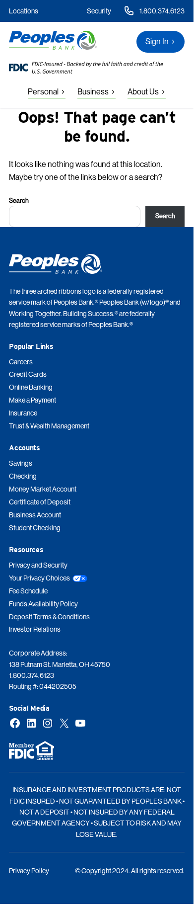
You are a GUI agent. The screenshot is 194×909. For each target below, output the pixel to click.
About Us (143, 91)
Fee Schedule (28, 591)
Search (19, 200)
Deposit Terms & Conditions (49, 617)
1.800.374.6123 (162, 11)
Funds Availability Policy (43, 604)
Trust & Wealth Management (49, 426)
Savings (20, 463)
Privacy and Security (38, 565)
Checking (23, 476)
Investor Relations (35, 629)
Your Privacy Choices (39, 578)
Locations (23, 11)
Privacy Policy (29, 871)
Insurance (23, 413)
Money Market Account (42, 489)
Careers (21, 362)
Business (93, 91)
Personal (43, 91)
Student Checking (35, 528)
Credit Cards (28, 374)
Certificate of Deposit (39, 502)
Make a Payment (32, 400)
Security (99, 11)
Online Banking (31, 387)
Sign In (157, 41)
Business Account (35, 515)
